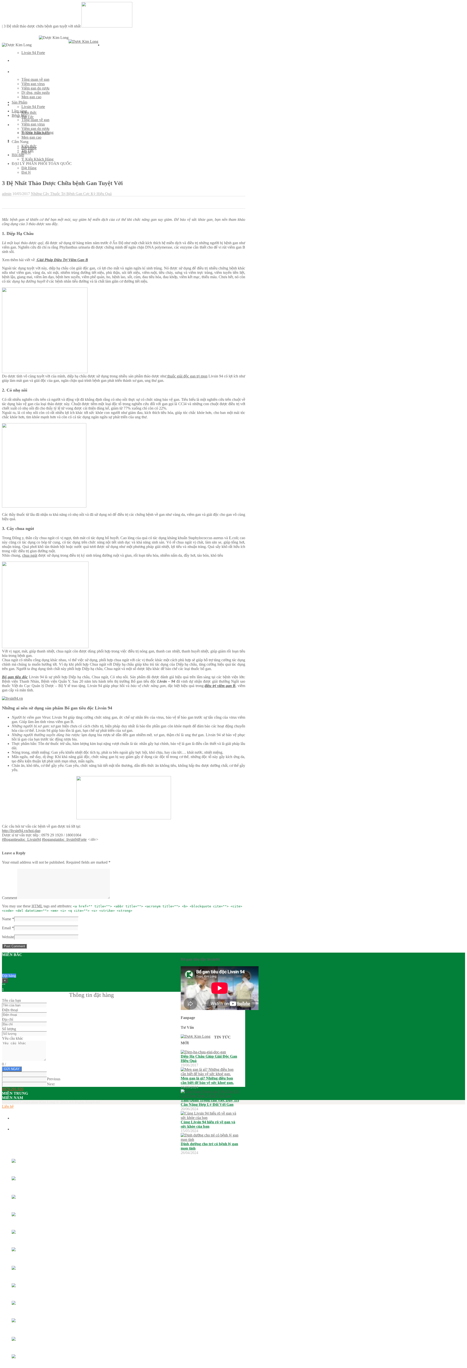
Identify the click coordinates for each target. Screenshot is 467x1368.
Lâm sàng (19, 61)
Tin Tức (27, 117)
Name (6, 919)
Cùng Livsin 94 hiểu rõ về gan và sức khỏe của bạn (208, 1124)
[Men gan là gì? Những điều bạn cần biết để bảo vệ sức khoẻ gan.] (210, 1074)
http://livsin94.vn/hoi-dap (21, 831)
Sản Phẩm (109, 45)
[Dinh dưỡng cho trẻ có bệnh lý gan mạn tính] (210, 1139)
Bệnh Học (19, 72)
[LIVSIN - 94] (83, 41)
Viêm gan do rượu (35, 88)
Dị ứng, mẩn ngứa (35, 92)
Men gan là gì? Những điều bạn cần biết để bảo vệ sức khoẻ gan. (207, 1080)
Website (8, 937)
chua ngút (29, 555)
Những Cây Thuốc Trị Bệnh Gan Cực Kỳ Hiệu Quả (71, 194)
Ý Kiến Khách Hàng (37, 159)
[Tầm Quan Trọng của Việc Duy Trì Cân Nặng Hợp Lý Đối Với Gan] (210, 1096)
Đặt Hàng (28, 168)
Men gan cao (31, 97)
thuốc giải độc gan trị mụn (186, 376)
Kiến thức (29, 112)
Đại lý (26, 172)
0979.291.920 (12, 1089)
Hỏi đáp (18, 155)
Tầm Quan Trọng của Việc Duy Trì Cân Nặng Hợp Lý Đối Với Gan (210, 1102)
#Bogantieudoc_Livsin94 (21, 839)
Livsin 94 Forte (33, 53)
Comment (9, 898)
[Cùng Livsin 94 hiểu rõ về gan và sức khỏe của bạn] (210, 1118)
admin (6, 194)
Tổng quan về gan (35, 79)
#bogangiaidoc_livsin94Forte (64, 839)
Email (6, 928)
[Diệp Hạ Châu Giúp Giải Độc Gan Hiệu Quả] (203, 1052)
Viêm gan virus (33, 84)
